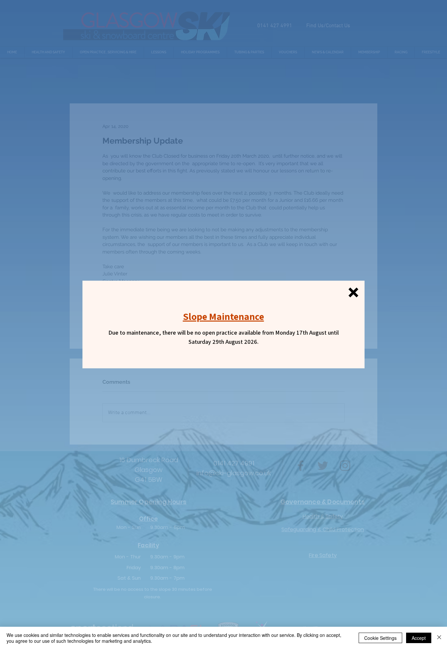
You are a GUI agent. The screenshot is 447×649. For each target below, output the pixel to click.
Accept (419, 638)
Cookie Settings (380, 638)
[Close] (439, 638)
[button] (353, 292)
